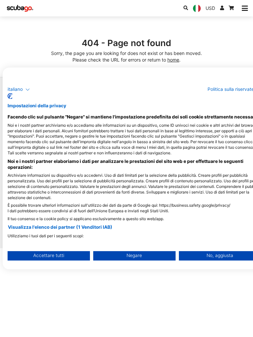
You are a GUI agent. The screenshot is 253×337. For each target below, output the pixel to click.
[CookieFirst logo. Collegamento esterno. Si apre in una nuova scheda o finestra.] (10, 96)
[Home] (20, 8)
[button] (19, 89)
